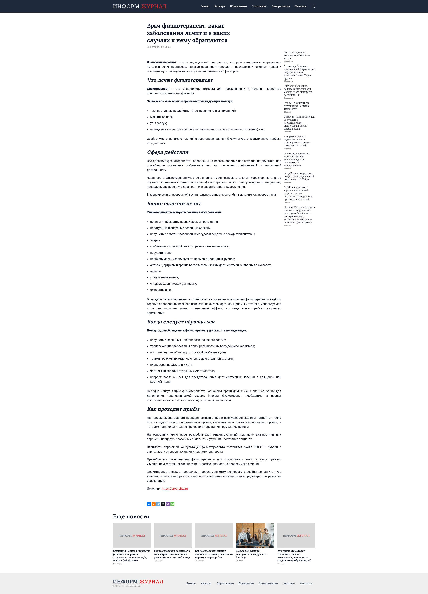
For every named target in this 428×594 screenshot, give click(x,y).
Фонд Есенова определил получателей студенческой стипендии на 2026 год (299, 176)
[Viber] (168, 504)
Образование (238, 6)
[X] (163, 504)
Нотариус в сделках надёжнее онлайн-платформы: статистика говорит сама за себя (297, 141)
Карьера (219, 6)
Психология (259, 6)
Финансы (301, 6)
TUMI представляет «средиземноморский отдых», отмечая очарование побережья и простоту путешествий (298, 193)
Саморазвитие (281, 6)
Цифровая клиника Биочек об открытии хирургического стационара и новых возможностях (299, 122)
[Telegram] (158, 504)
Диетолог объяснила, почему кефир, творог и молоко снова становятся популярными (298, 90)
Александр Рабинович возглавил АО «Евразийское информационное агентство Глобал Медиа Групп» (299, 72)
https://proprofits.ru (175, 488)
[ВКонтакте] (149, 504)
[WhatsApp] (172, 504)
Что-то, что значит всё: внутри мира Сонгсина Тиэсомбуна (297, 105)
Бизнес (204, 6)
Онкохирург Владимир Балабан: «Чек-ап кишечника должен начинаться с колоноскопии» (296, 159)
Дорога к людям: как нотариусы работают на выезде (297, 55)
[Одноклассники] (154, 504)
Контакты (306, 583)
